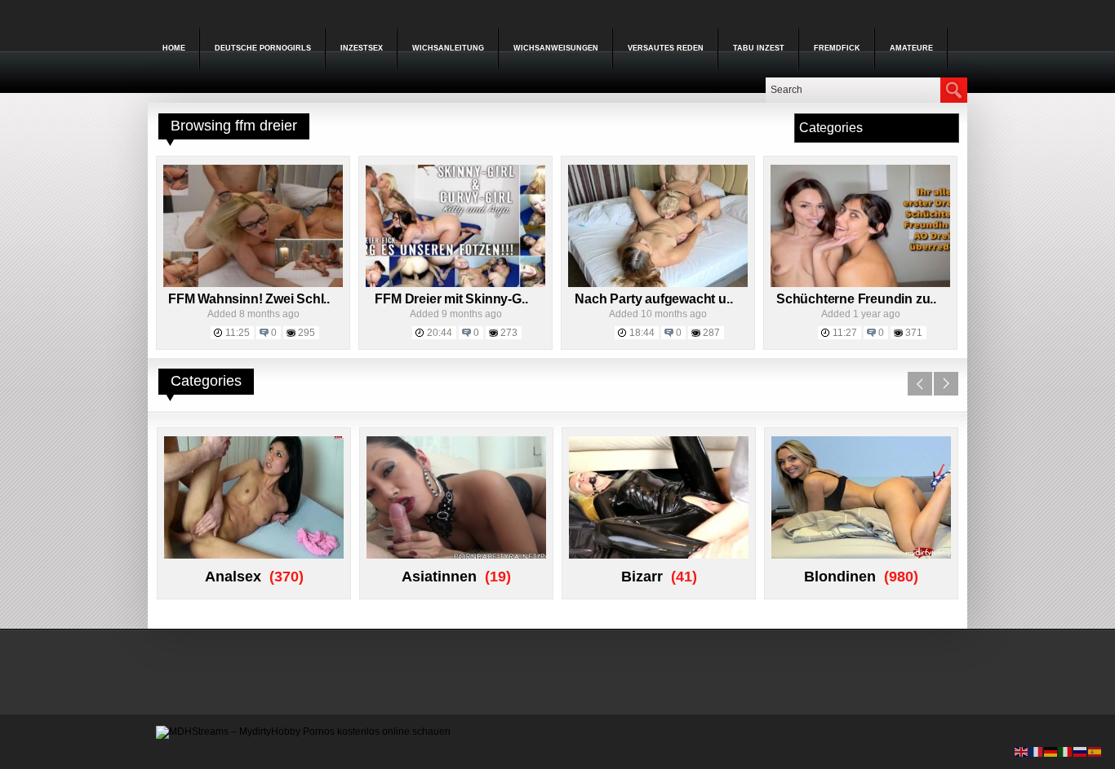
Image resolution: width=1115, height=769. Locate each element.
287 (711, 332)
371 (913, 332)
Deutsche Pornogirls (263, 48)
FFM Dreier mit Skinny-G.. (451, 299)
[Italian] (1066, 751)
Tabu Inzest (758, 48)
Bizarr (642, 576)
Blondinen (840, 576)
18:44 (642, 332)
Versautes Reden (666, 48)
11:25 (237, 332)
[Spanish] (1095, 751)
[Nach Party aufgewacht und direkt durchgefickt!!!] (658, 283)
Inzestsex (361, 48)
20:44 (439, 332)
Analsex (233, 576)
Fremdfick (837, 48)
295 (306, 332)
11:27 (845, 332)
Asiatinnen (439, 576)
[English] (1022, 751)
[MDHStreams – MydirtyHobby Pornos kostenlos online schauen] (303, 731)
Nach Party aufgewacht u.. (653, 299)
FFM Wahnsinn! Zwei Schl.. (249, 299)
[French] (1036, 751)
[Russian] (1080, 751)
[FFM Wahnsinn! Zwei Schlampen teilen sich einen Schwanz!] (253, 283)
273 (509, 332)
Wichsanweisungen (555, 48)
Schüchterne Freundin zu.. (856, 299)
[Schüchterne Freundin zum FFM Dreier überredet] (860, 283)
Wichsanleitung (448, 48)
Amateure (911, 48)
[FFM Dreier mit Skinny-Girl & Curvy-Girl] (455, 283)
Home (173, 48)
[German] (1051, 751)
